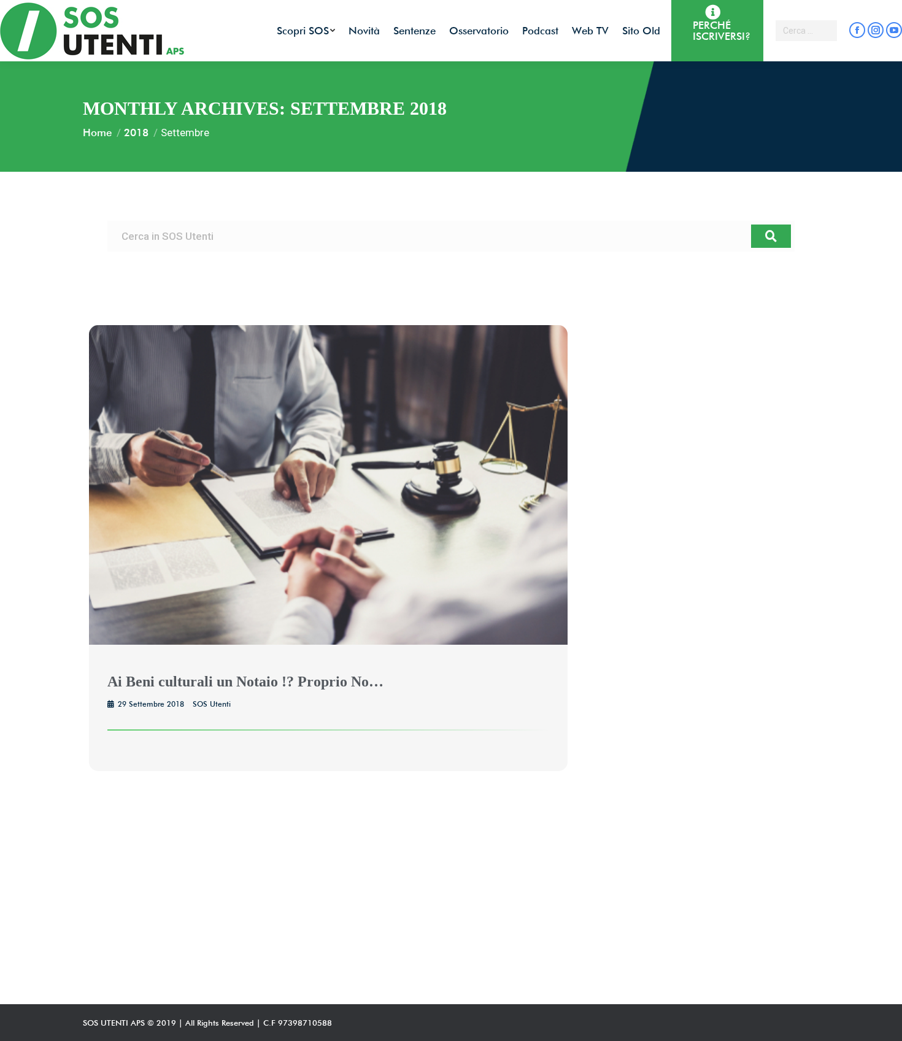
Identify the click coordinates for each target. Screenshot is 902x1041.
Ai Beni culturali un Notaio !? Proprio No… (245, 682)
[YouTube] (894, 30)
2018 (136, 132)
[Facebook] (857, 30)
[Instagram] (876, 30)
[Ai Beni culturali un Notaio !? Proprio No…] (328, 641)
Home (97, 132)
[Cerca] (771, 236)
